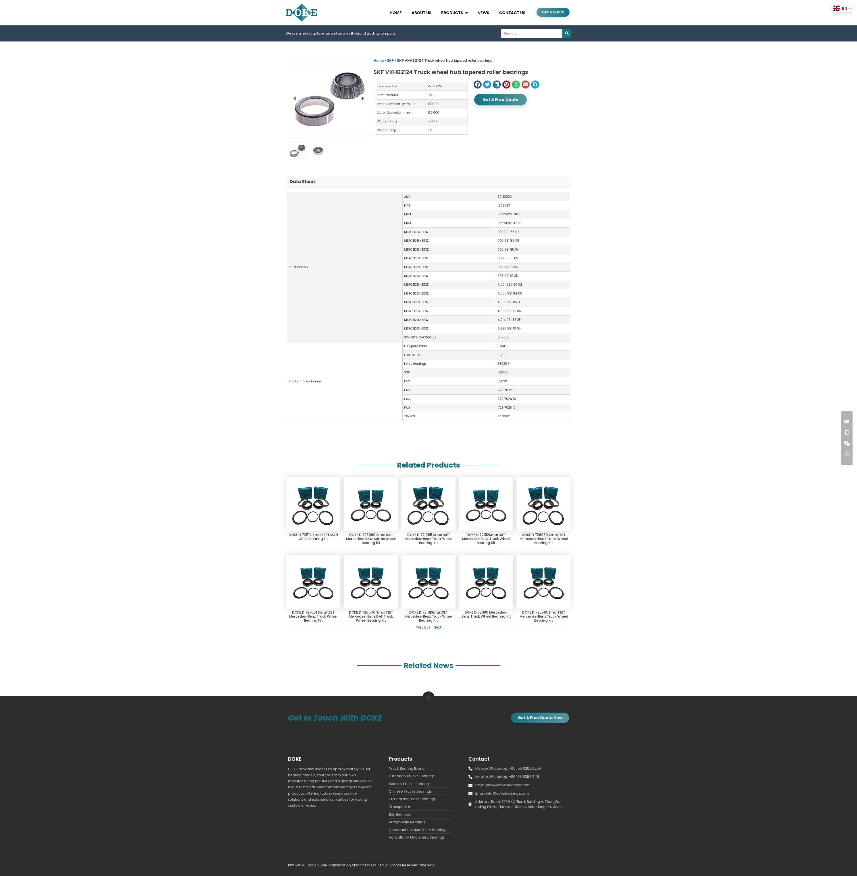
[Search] (566, 33)
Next (437, 627)
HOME (396, 12)
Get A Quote (553, 12)
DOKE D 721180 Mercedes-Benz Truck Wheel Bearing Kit (486, 614)
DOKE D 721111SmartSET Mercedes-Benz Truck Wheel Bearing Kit (428, 616)
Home (379, 60)
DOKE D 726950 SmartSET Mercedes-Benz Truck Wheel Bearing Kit (544, 538)
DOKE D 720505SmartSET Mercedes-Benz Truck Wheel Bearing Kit (544, 616)
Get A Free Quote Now (540, 717)
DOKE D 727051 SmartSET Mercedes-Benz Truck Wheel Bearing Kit (313, 616)
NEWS (483, 12)
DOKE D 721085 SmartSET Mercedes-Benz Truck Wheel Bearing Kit (428, 538)
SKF (390, 60)
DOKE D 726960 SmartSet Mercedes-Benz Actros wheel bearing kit (371, 538)
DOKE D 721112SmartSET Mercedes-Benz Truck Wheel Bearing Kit (486, 538)
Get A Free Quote (500, 99)
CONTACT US (512, 12)
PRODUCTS (452, 12)
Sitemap (427, 865)
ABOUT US (421, 12)
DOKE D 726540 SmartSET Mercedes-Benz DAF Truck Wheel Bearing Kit (371, 616)
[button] (294, 98)
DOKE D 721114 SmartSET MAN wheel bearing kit (313, 536)
